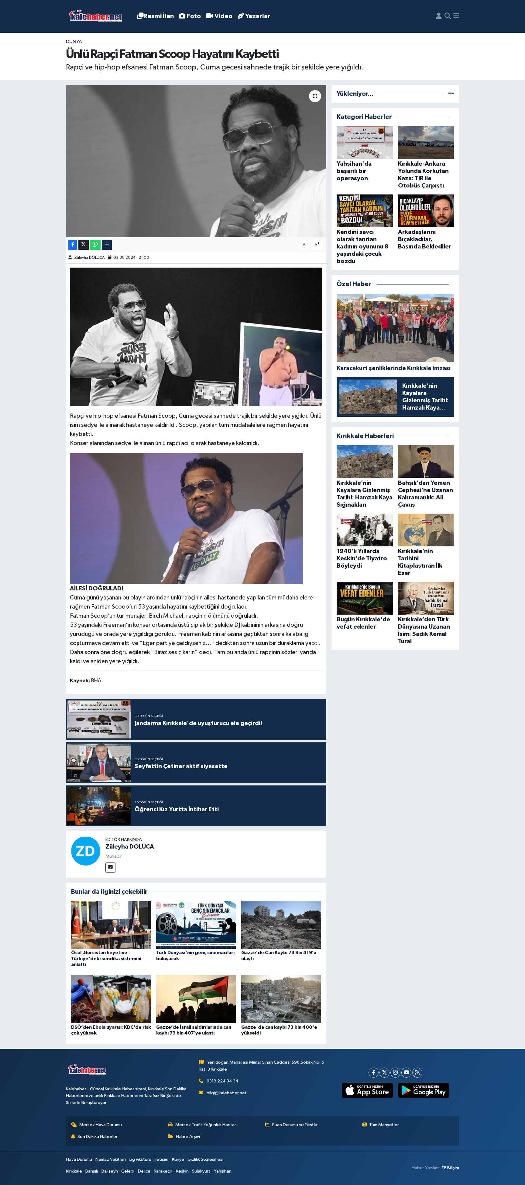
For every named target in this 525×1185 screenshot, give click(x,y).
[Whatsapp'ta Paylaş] (95, 245)
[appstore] (367, 1090)
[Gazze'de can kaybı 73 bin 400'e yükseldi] (281, 998)
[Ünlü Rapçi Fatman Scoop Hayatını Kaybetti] (196, 161)
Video (223, 16)
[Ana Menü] (456, 16)
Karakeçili (163, 1171)
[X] (384, 1073)
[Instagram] (395, 1073)
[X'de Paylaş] (83, 245)
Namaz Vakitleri (110, 1159)
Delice (144, 1171)
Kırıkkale (74, 1171)
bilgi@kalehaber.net (227, 1093)
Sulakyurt (201, 1171)
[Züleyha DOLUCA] (85, 850)
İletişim (161, 1159)
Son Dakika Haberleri (97, 1136)
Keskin (182, 1171)
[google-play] (423, 1090)
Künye (178, 1159)
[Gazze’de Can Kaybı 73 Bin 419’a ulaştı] (281, 924)
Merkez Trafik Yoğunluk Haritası (206, 1125)
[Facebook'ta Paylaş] (72, 245)
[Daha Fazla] (107, 245)
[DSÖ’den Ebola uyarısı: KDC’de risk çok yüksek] (111, 998)
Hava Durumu (79, 1159)
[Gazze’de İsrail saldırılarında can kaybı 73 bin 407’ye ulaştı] (196, 998)
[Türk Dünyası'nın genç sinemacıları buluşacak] (196, 924)
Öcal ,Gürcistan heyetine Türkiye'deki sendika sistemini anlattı (106, 958)
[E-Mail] (110, 868)
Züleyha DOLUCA (89, 258)
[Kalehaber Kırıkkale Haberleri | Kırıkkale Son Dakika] (97, 16)
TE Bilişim (450, 1168)
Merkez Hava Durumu (100, 1125)
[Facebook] (374, 1073)
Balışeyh (109, 1171)
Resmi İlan (158, 16)
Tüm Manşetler (384, 1125)
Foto (194, 16)
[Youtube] (406, 1073)
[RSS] (417, 1073)
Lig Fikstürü (140, 1159)
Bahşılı (91, 1171)
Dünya (74, 41)
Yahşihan (223, 1171)
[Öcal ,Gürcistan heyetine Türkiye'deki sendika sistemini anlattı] (111, 924)
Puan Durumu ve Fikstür (295, 1125)
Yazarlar (257, 16)
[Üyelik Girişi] (439, 16)
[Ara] (447, 16)
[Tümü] (451, 93)
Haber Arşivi (188, 1136)
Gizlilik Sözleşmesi (205, 1159)
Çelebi (127, 1171)
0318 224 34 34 (222, 1081)
